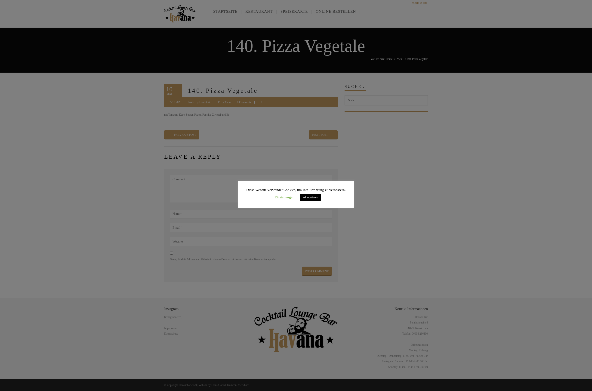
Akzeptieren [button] (310, 197)
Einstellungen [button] (284, 197)
